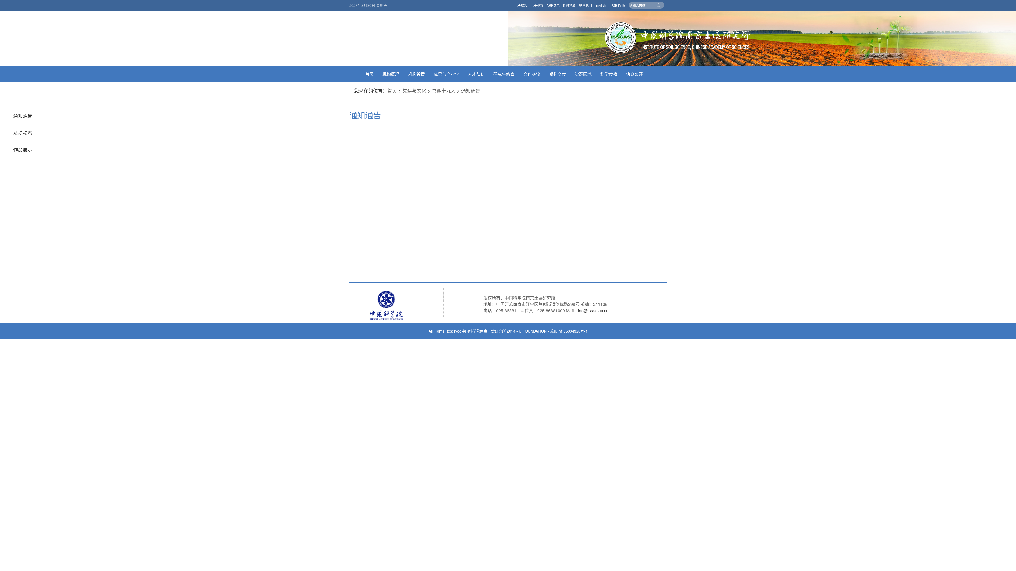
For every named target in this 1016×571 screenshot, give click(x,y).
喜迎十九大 (444, 90)
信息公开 (634, 74)
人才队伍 (476, 74)
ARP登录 (553, 5)
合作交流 (531, 74)
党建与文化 (414, 90)
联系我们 (585, 5)
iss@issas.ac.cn (593, 310)
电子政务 (520, 5)
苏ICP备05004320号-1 (569, 331)
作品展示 (22, 149)
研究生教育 (504, 74)
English (600, 5)
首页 (369, 74)
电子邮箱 (536, 5)
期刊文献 (557, 74)
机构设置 (416, 74)
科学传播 (608, 74)
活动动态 (22, 132)
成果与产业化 (446, 74)
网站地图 (569, 5)
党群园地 (583, 74)
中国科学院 (617, 5)
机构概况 (390, 74)
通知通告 (470, 90)
